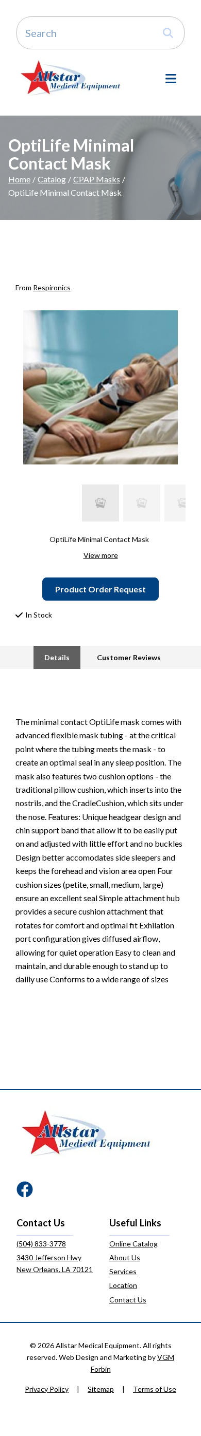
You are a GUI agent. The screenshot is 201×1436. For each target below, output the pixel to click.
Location (123, 1285)
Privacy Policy (47, 1389)
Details (57, 657)
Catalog (52, 179)
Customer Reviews (129, 657)
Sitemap (101, 1389)
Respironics (52, 287)
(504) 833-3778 (41, 1243)
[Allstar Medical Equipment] (70, 77)
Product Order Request (100, 589)
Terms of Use (154, 1389)
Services (123, 1271)
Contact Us (127, 1299)
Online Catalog (133, 1243)
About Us (124, 1257)
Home (19, 179)
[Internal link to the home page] (86, 1132)
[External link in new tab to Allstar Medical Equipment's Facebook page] (24, 1190)
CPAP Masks (96, 179)
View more (100, 555)
